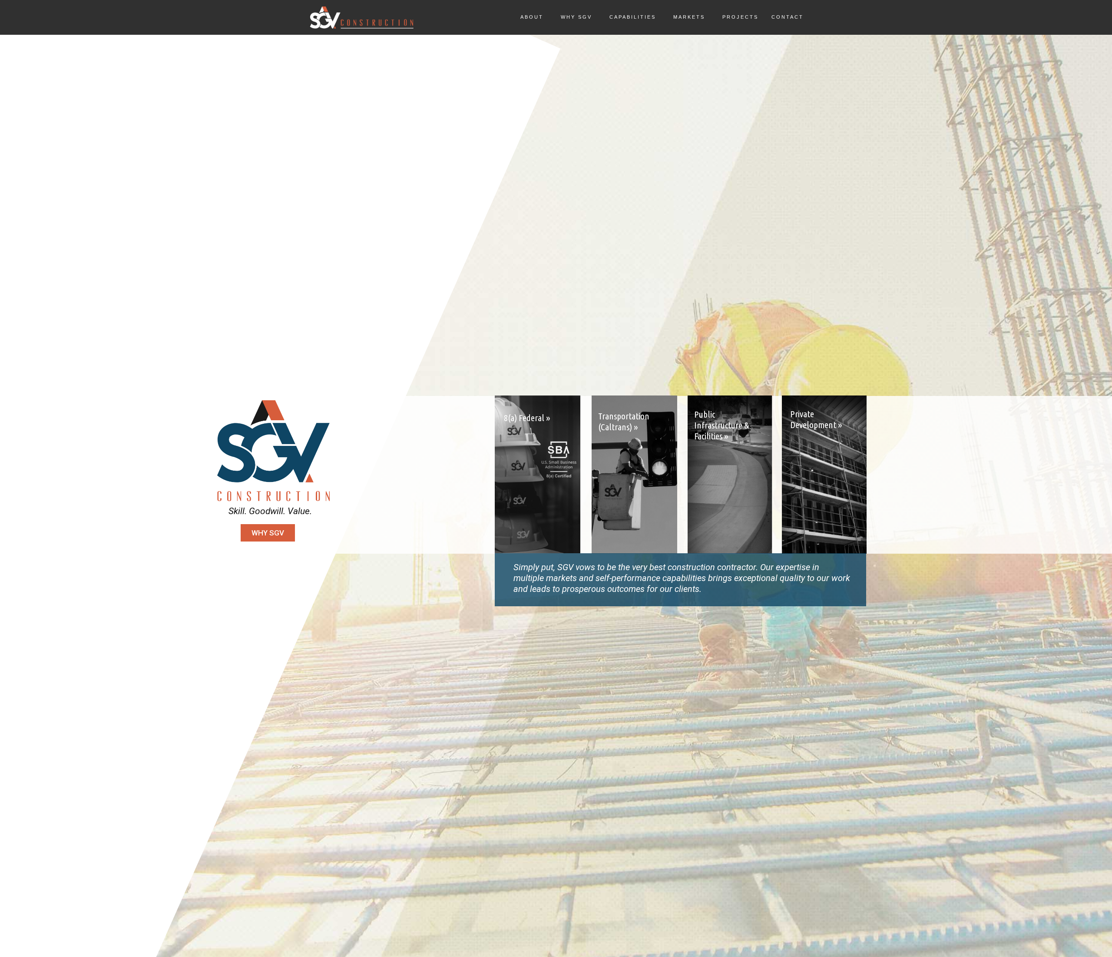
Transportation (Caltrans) (623, 421)
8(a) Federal (527, 417)
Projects (740, 17)
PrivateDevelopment (816, 419)
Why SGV (576, 17)
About (531, 17)
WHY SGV (268, 532)
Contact (787, 17)
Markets (689, 17)
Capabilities (632, 17)
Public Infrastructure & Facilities (721, 425)
